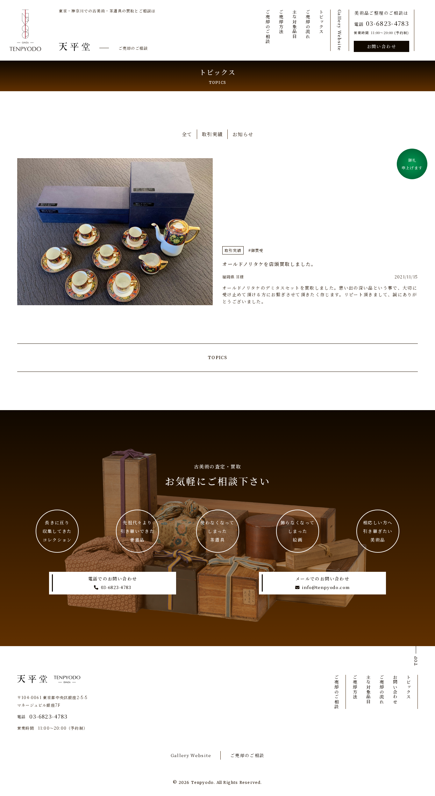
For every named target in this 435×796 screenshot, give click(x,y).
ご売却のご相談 (133, 48)
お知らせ (242, 134)
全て (187, 134)
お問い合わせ (381, 46)
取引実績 (212, 134)
